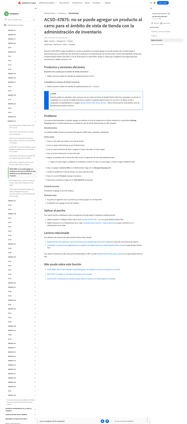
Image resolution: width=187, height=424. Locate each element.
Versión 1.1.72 (12, 352)
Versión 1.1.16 (12, 34)
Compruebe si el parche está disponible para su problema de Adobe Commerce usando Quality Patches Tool (85, 245)
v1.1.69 (9, 339)
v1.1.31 (9, 99)
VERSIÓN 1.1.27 (12, 82)
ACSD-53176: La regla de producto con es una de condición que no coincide (21, 163)
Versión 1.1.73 (12, 356)
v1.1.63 (9, 313)
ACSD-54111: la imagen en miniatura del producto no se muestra (69, 274)
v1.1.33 (9, 108)
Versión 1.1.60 (12, 300)
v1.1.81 (9, 391)
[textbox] (19, 20)
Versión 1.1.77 (12, 373)
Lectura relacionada (157, 44)
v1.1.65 (9, 322)
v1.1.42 (9, 222)
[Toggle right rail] (151, 8)
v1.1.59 (9, 296)
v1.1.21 (9, 56)
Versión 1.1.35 (12, 117)
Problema (154, 36)
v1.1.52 (9, 265)
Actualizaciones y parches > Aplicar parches (98, 223)
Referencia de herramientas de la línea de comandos (18, 410)
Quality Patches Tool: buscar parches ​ (94, 103)
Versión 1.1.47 (12, 244)
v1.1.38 (9, 205)
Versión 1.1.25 (12, 73)
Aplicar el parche (156, 40)
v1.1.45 (9, 235)
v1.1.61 (9, 304)
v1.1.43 (9, 227)
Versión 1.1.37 (12, 201)
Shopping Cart (61, 41)
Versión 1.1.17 (11, 39)
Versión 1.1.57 (12, 287)
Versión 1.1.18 (12, 43)
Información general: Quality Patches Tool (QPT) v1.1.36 (21, 126)
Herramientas (74, 13)
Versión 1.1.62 (12, 309)
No (160, 18)
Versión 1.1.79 (12, 382)
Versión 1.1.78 (12, 378)
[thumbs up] (102, 421)
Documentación (49, 13)
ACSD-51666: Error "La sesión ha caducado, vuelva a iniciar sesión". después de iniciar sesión (22, 183)
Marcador (156, 23)
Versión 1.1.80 (12, 386)
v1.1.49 (9, 252)
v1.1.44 (9, 231)
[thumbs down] (107, 421)
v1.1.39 (9, 209)
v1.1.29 (9, 91)
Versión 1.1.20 (12, 52)
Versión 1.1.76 (12, 369)
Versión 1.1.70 (12, 343)
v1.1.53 (9, 270)
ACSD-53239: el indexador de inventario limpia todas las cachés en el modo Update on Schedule (81, 279)
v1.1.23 (9, 65)
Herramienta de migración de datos (16, 419)
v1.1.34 (9, 112)
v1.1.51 (9, 261)
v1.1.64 (9, 317)
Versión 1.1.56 (12, 283)
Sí (155, 18)
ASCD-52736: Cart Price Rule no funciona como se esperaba (21, 133)
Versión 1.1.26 (12, 78)
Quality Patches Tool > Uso (91, 219)
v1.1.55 (9, 278)
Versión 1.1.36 (12, 121)
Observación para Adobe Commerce (16, 414)
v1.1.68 (9, 335)
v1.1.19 (9, 47)
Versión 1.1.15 (12, 30)
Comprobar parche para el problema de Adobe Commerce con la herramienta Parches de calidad (21, 402)
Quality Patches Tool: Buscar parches (110, 254)
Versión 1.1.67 (12, 330)
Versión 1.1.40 (12, 214)
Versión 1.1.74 (12, 360)
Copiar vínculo (166, 23)
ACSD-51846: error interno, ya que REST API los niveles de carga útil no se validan (22, 157)
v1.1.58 (9, 291)
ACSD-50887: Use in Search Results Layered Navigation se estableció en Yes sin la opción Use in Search (83, 269)
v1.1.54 (9, 274)
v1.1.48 (9, 248)
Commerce (62, 13)
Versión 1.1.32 (12, 104)
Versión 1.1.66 (12, 326)
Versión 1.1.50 (12, 257)
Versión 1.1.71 (11, 347)
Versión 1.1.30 (12, 95)
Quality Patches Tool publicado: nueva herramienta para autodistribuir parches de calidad (78, 242)
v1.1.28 (9, 86)
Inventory (52, 41)
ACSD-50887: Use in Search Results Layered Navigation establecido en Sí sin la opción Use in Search (22, 149)
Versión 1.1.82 (12, 395)
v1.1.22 (9, 60)
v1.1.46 (9, 239)
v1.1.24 (9, 69)
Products (70, 41)
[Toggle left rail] (35, 8)
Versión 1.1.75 (12, 365)
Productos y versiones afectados (160, 32)
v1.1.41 (9, 218)
